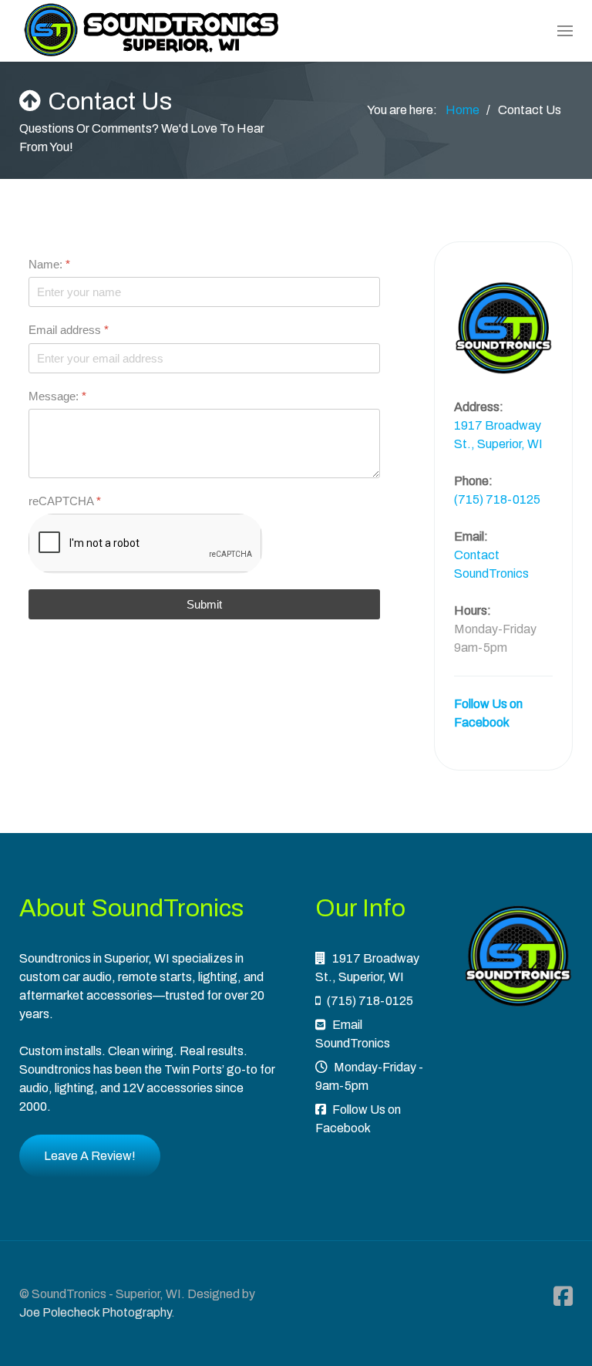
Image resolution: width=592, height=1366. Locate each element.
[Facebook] (563, 1297)
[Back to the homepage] (152, 31)
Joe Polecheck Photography (95, 1312)
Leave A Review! (90, 1155)
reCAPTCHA (65, 501)
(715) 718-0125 (497, 499)
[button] (565, 31)
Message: (57, 396)
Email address (69, 330)
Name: (49, 264)
